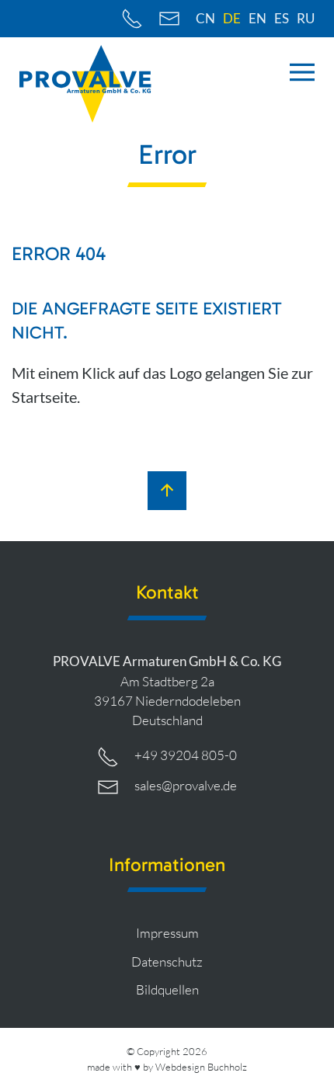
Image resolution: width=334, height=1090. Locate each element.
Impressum (167, 933)
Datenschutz (167, 961)
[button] (302, 72)
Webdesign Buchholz (201, 1066)
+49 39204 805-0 (185, 755)
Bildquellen (167, 989)
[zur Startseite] (85, 84)
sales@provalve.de (185, 785)
